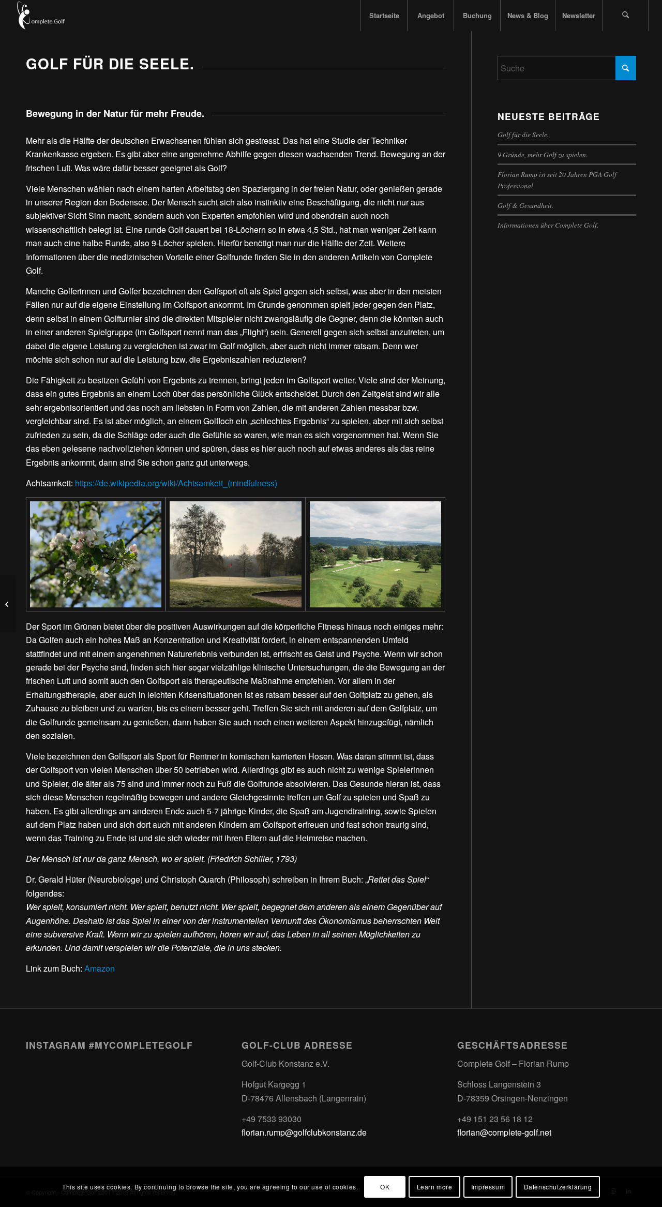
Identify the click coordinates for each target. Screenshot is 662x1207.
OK (384, 1186)
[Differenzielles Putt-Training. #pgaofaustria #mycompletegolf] (115, 1084)
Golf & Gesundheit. (525, 205)
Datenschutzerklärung (558, 1186)
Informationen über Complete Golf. (548, 225)
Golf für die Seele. (523, 134)
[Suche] (625, 15)
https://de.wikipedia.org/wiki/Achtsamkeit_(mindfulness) (176, 483)
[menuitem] (383, 15)
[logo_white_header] (47, 15)
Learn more (435, 1186)
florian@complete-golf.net (504, 1132)
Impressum (488, 1186)
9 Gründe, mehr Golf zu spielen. (543, 154)
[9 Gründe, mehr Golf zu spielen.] (8, 603)
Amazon (99, 968)
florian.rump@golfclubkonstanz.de (304, 1132)
